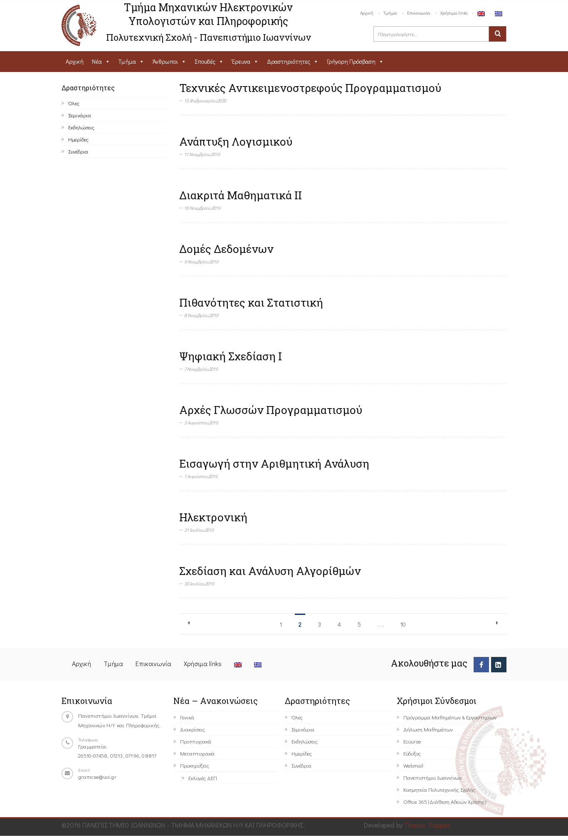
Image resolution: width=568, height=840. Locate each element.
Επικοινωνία (418, 13)
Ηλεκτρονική (213, 517)
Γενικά (187, 717)
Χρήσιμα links (453, 13)
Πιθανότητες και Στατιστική (251, 302)
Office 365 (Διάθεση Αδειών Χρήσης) (444, 801)
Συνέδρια (78, 151)
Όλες (73, 103)
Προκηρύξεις (194, 765)
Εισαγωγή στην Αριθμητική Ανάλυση (274, 463)
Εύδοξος (412, 753)
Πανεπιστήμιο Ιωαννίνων (432, 777)
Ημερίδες (78, 139)
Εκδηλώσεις (81, 127)
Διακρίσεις (192, 729)
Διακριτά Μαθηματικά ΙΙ (240, 195)
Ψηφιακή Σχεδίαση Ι (230, 356)
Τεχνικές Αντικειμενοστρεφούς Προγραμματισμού (310, 88)
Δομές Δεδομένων (226, 249)
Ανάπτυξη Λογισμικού (235, 141)
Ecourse (412, 741)
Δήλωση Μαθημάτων (428, 729)
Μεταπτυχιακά (197, 753)
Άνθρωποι (165, 61)
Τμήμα (390, 13)
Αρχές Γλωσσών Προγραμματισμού (270, 410)
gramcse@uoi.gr (97, 776)
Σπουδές (205, 61)
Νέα (97, 61)
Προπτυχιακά (195, 741)
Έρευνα (241, 61)
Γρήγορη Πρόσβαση (351, 61)
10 (403, 624)
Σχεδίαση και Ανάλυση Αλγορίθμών (270, 571)
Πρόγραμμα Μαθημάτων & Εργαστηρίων (449, 717)
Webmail (413, 765)
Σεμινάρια (79, 115)
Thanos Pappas (427, 824)
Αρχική (366, 13)
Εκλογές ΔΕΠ (202, 777)
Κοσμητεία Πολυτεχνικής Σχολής (439, 789)
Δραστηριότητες (288, 61)
